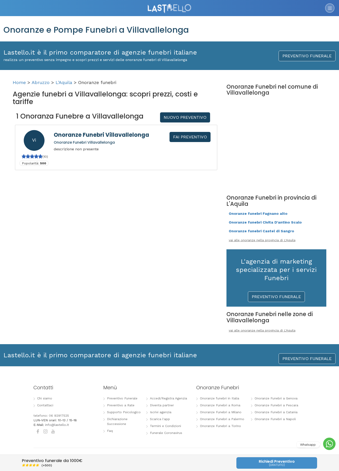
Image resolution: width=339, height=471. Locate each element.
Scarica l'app (160, 419)
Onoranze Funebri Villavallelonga (101, 135)
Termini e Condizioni (165, 426)
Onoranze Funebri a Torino (220, 426)
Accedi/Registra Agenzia (168, 398)
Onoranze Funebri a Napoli (275, 419)
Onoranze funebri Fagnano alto (258, 213)
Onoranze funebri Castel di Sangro (261, 231)
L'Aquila (64, 82)
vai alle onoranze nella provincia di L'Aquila (262, 240)
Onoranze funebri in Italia (219, 398)
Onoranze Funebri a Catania (276, 412)
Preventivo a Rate (120, 405)
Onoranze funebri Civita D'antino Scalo (265, 222)
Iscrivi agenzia (160, 412)
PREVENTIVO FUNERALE (307, 55)
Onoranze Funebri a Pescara (276, 405)
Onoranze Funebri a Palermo (222, 419)
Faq (110, 431)
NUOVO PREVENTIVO (185, 117)
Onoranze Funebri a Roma (220, 405)
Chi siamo (44, 398)
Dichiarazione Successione (117, 421)
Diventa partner (162, 405)
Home (19, 82)
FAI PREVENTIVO (190, 136)
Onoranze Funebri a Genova (276, 398)
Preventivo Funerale (122, 398)
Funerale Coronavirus (166, 433)
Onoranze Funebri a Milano (220, 412)
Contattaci (45, 405)
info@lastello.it (57, 425)
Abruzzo (41, 82)
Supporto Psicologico (124, 412)
